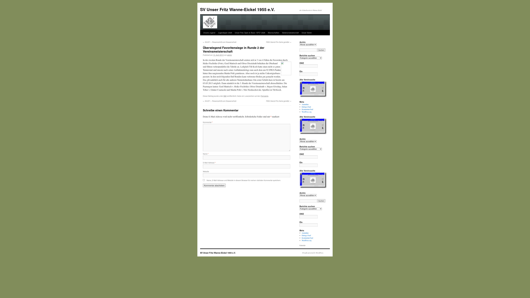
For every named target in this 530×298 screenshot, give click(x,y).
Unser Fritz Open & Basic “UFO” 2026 (250, 32)
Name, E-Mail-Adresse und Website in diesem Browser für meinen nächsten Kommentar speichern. (244, 180)
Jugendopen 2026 (225, 32)
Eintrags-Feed (306, 107)
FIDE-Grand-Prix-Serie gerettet (278, 42)
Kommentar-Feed (307, 109)
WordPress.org (307, 112)
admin (229, 55)
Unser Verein (307, 32)
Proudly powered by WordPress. (313, 253)
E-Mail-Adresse (209, 162)
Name (206, 154)
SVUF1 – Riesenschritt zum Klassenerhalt (219, 42)
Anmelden (305, 104)
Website (206, 171)
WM (224, 96)
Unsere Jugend (209, 32)
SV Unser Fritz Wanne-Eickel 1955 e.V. (237, 9)
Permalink (264, 96)
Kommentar (208, 122)
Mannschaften (273, 32)
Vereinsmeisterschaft (290, 32)
